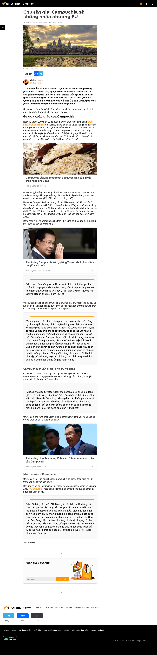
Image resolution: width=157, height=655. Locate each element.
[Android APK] (10, 639)
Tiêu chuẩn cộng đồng (52, 630)
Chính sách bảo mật (80, 630)
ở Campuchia (35, 488)
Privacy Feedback (97, 630)
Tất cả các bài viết (35, 83)
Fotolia (27, 69)
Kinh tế (69, 608)
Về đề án (6, 630)
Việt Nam (39, 608)
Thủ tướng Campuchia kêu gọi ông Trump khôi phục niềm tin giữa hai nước (60, 264)
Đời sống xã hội (82, 608)
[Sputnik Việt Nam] (12, 6)
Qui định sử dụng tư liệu (21, 630)
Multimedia (96, 608)
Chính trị (59, 608)
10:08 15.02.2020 (30, 22)
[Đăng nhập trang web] (147, 3)
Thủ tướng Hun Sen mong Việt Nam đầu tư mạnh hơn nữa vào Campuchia (60, 460)
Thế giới (49, 608)
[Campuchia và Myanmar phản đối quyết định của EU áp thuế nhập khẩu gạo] (60, 159)
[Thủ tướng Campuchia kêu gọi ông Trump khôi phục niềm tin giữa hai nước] (60, 243)
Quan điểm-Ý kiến (30, 542)
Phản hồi (37, 630)
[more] (93, 185)
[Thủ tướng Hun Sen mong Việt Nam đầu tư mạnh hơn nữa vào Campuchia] (60, 439)
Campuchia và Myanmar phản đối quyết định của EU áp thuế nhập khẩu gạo (58, 179)
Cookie (66, 630)
